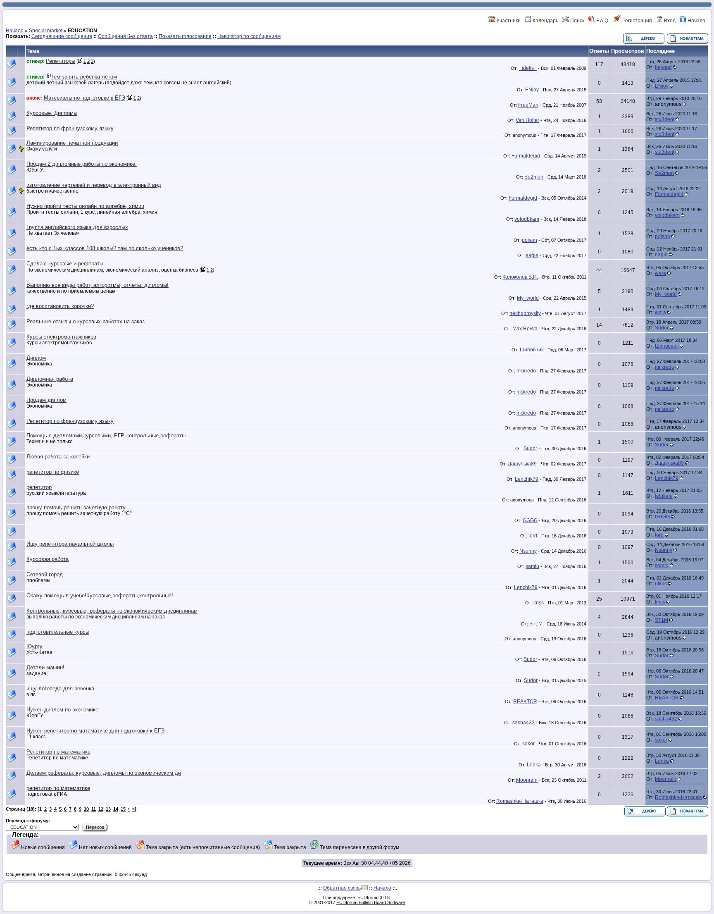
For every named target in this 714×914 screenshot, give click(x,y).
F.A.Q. (602, 21)
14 (115, 809)
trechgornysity (525, 313)
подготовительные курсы (57, 632)
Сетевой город (44, 574)
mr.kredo (526, 371)
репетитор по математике (58, 788)
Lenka (534, 765)
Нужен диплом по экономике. (63, 709)
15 (123, 809)
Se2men (533, 177)
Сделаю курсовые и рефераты (64, 263)
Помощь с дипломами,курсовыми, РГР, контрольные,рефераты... (108, 435)
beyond (663, 67)
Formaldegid (526, 156)
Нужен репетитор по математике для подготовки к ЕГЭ (95, 731)
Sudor (662, 328)
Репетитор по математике (58, 752)
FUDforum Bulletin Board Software (370, 902)
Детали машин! (45, 667)
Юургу (34, 646)
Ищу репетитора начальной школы (70, 544)
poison (529, 240)
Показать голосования (185, 36)
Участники (508, 21)
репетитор (39, 487)
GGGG (530, 520)
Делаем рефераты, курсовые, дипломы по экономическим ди (103, 773)
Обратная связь (342, 888)
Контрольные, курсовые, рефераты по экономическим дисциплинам (112, 611)
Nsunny (528, 551)
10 (86, 809)
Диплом (36, 358)
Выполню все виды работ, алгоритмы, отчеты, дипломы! (97, 285)
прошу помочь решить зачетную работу (76, 507)
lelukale (664, 496)
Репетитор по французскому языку (70, 128)
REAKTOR (525, 701)
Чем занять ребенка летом (83, 77)
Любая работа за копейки (58, 456)
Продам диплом (46, 400)
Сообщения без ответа (125, 36)
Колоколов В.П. (520, 277)
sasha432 (523, 722)
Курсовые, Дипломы (51, 113)
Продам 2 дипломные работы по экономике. (81, 164)
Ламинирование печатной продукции (72, 143)
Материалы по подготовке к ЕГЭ (84, 98)
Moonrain (527, 780)
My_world (528, 298)
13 (108, 809)
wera (660, 273)
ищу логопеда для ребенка (60, 688)
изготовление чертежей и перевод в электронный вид (93, 185)
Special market (45, 30)
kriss (538, 603)
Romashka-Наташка (519, 801)
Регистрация (636, 21)
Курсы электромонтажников (61, 337)
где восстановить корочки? (60, 306)
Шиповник (531, 350)
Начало (695, 21)
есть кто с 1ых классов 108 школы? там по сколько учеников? (104, 248)
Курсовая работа (47, 559)
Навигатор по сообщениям (249, 36)
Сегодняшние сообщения (61, 36)
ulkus (661, 584)
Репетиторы (60, 61)
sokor (528, 744)
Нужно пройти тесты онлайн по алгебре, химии (85, 206)
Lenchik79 (526, 479)
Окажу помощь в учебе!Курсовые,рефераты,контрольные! (99, 595)
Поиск (576, 21)
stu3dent (664, 119)
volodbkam (526, 219)
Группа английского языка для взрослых (77, 227)
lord (532, 536)
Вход (669, 21)
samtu (532, 566)
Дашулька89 (522, 464)
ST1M (536, 624)
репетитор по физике (52, 472)
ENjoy (532, 90)
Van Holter (527, 120)
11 (93, 809)
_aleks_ (528, 68)
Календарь (544, 21)
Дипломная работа (49, 379)
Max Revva (525, 329)
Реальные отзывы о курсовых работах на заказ (85, 321)
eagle (532, 255)
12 (100, 809)
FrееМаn (528, 105)
